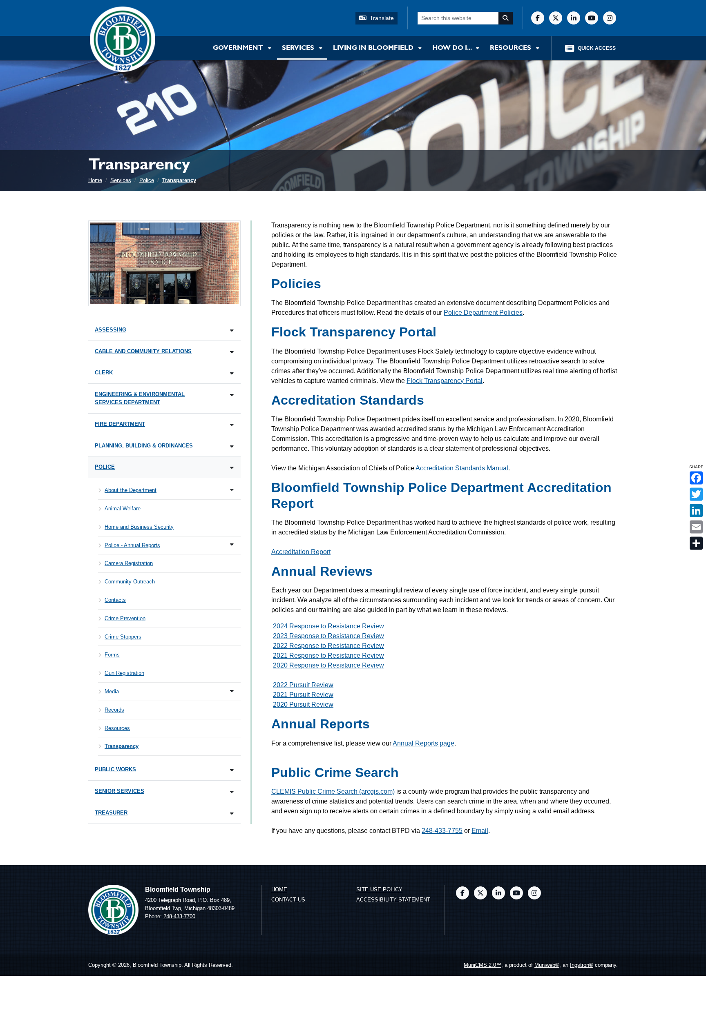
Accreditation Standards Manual (462, 468)
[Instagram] (609, 17)
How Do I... (452, 48)
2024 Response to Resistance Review (328, 626)
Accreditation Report (301, 551)
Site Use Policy (379, 889)
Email (479, 830)
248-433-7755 (442, 830)
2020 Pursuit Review (303, 704)
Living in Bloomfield (374, 48)
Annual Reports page (423, 743)
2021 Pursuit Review (303, 694)
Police (146, 180)
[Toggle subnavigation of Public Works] (231, 770)
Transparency (179, 180)
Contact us (288, 900)
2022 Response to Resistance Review (328, 645)
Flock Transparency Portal (445, 380)
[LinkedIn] (573, 17)
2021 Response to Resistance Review (328, 655)
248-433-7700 (179, 916)
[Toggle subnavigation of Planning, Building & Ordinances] (231, 446)
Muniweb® (546, 965)
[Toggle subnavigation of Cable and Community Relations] (231, 352)
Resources (511, 48)
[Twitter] (555, 17)
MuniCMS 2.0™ (482, 965)
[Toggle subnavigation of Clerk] (231, 373)
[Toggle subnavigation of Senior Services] (231, 792)
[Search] (505, 18)
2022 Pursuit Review (303, 684)
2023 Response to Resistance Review (328, 635)
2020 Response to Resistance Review (328, 665)
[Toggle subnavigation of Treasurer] (231, 813)
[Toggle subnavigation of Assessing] (231, 330)
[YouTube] (591, 17)
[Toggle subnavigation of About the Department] (231, 489)
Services (299, 48)
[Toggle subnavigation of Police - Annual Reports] (231, 544)
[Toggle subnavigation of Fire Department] (231, 424)
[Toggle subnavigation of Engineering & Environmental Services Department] (231, 395)
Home (95, 180)
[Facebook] (537, 17)
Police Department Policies (483, 312)
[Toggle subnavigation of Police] (231, 467)
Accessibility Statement (393, 900)
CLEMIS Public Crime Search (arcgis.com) (333, 791)
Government (239, 48)
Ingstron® (581, 965)
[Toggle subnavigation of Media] (231, 691)
